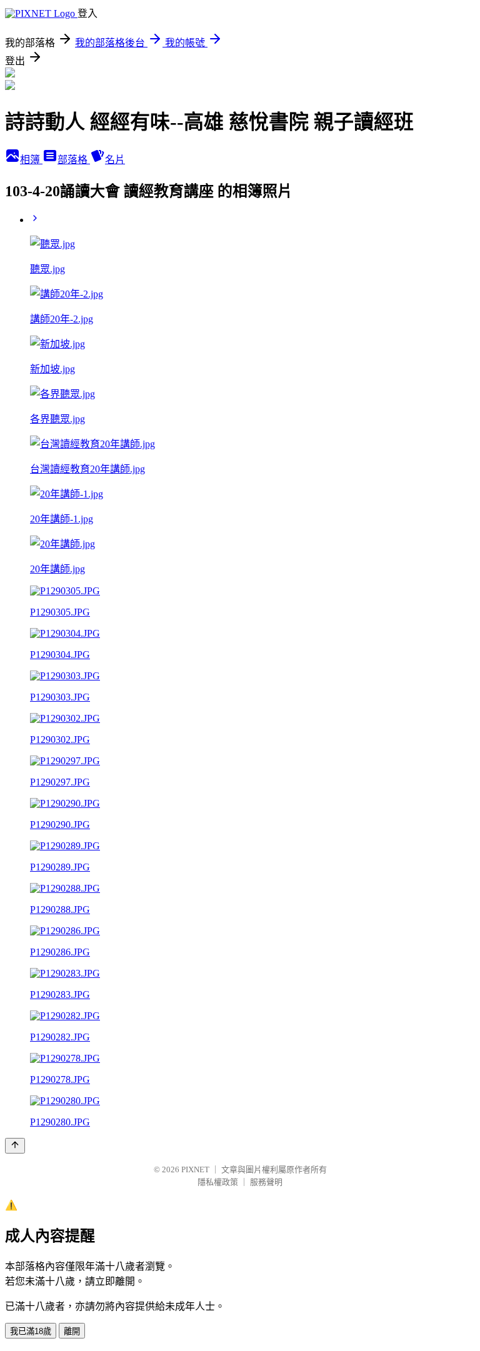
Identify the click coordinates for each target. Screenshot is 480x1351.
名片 (115, 159)
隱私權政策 (218, 1182)
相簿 (31, 159)
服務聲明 (266, 1182)
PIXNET (195, 1169)
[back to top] (15, 1146)
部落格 (74, 159)
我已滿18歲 (30, 1331)
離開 (72, 1331)
